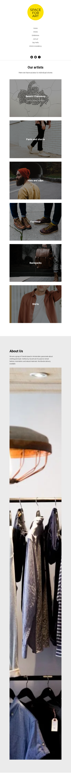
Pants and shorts (35, 139)
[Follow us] (35, 57)
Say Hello (35, 42)
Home (35, 28)
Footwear (35, 221)
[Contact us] (31, 57)
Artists (35, 32)
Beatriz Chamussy (35, 96)
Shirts (35, 304)
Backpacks (36, 262)
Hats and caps (35, 180)
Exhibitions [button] (35, 35)
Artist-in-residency (35, 46)
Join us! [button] (35, 39)
